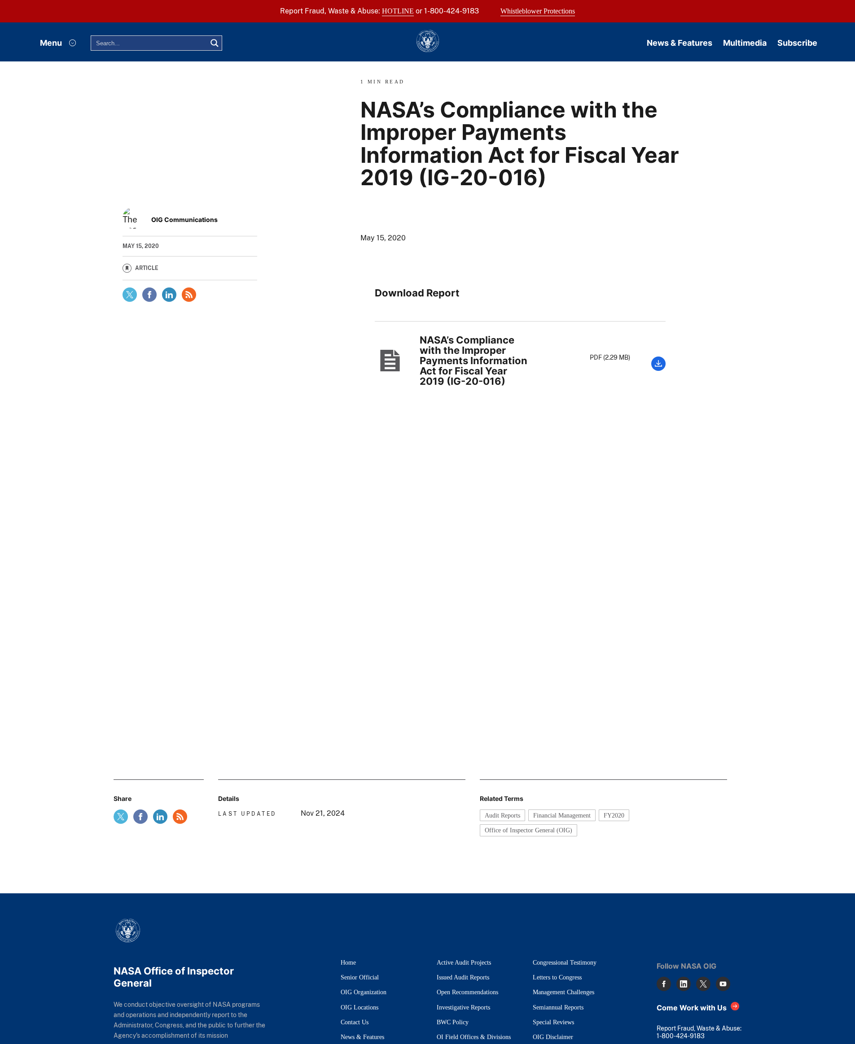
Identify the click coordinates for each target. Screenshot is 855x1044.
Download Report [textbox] (417, 293)
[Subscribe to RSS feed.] (180, 816)
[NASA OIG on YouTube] (723, 984)
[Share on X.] (130, 294)
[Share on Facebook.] (149, 294)
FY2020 (614, 815)
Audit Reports (502, 815)
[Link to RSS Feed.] (189, 294)
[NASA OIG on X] (703, 984)
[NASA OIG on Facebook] (664, 984)
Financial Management (562, 815)
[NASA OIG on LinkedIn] (683, 984)
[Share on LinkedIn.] (169, 294)
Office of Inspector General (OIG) (528, 830)
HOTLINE (398, 11)
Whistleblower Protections (537, 11)
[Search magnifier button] (214, 43)
